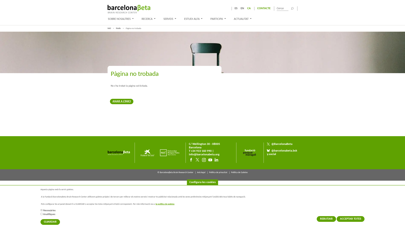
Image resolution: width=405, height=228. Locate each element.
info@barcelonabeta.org (204, 154)
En (242, 8)
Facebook (191, 160)
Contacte (264, 8)
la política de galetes (165, 204)
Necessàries (49, 210)
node (118, 28)
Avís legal (201, 172)
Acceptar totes (350, 218)
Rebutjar (326, 218)
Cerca (292, 8)
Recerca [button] (147, 19)
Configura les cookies (202, 182)
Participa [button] (217, 19)
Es (236, 8)
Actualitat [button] (241, 19)
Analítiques (49, 214)
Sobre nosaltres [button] (119, 19)
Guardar (50, 221)
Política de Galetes (239, 172)
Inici (109, 28)
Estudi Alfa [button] (192, 19)
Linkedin (216, 160)
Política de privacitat (218, 172)
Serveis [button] (168, 19)
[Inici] (129, 9)
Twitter (197, 160)
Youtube (210, 160)
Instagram (204, 160)
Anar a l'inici (121, 101)
